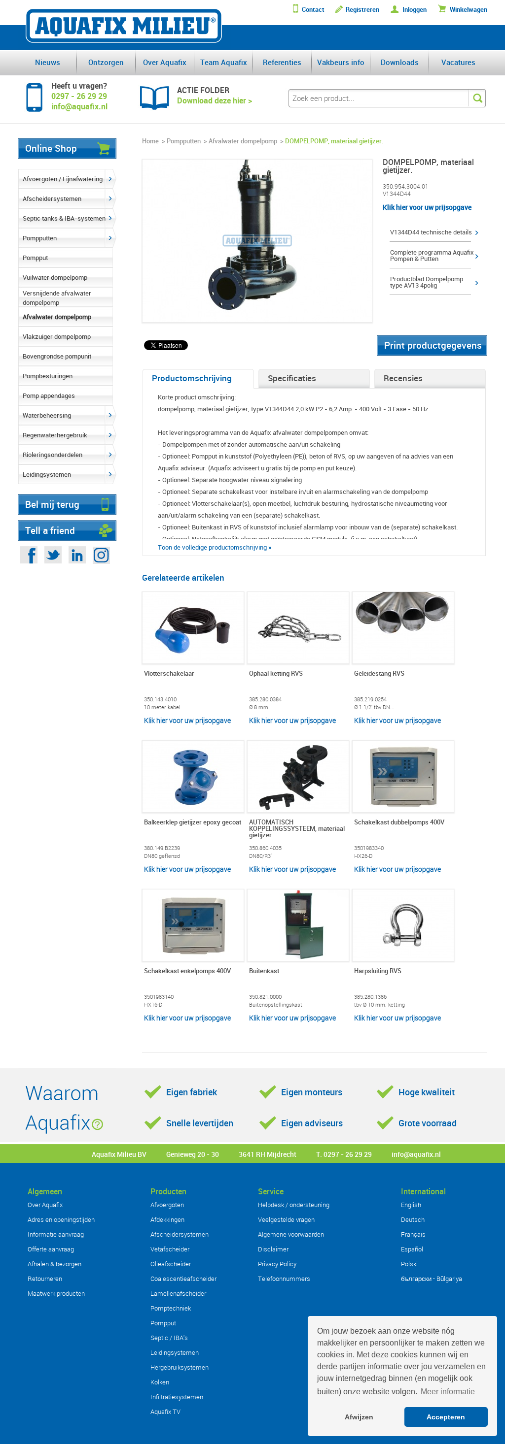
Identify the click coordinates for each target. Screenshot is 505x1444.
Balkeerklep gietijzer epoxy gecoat (192, 822)
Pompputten (40, 237)
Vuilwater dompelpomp (55, 277)
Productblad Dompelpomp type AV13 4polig (426, 282)
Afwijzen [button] (359, 1417)
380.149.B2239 (162, 848)
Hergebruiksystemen (179, 1367)
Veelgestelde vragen (286, 1219)
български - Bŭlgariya (431, 1278)
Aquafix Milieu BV (119, 1154)
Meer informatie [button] (448, 1391)
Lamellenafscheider (178, 1293)
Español (412, 1249)
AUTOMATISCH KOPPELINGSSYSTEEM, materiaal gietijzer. (297, 829)
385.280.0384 (265, 699)
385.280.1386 (370, 996)
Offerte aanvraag (51, 1249)
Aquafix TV (165, 1411)
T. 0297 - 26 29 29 (344, 1154)
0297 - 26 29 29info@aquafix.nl (79, 101)
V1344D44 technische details (431, 232)
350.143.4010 (160, 699)
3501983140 (159, 996)
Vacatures (458, 62)
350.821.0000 (265, 996)
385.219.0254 (370, 699)
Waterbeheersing (47, 415)
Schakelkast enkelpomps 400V (187, 971)
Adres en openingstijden (61, 1219)
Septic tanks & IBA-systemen (64, 218)
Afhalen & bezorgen (54, 1263)
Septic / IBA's (169, 1337)
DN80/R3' (260, 855)
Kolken (159, 1382)
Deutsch (413, 1219)
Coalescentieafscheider (183, 1278)
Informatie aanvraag (56, 1234)
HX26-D (363, 855)
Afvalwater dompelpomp (57, 316)
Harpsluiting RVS (377, 971)
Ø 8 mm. (259, 707)
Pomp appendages (49, 395)
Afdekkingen (167, 1219)
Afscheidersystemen (52, 198)
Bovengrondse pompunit (57, 356)
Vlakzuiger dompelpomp (57, 336)
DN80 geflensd (162, 855)
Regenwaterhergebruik (55, 434)
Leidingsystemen (47, 474)
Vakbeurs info (340, 62)
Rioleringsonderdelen (52, 454)
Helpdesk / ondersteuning (293, 1204)
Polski (409, 1263)
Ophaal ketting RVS (276, 674)
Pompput (35, 257)
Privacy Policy (277, 1263)
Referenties (282, 62)
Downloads (400, 62)
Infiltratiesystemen (176, 1396)
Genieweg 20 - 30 (192, 1154)
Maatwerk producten (56, 1293)
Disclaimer (273, 1249)
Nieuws (47, 62)
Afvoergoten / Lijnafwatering (63, 178)
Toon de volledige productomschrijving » (214, 547)
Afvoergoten (167, 1204)
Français (413, 1234)
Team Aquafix (223, 62)
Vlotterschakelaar (169, 674)
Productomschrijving (192, 378)
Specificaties (292, 378)
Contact (313, 9)
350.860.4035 (265, 848)
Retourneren (45, 1278)
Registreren (362, 9)
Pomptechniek (170, 1308)
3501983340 (369, 848)
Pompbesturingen (47, 375)
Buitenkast (264, 971)
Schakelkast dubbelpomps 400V (399, 822)
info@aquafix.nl (416, 1154)
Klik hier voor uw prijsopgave (427, 207)
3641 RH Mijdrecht (267, 1154)
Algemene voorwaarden (291, 1234)
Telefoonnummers (284, 1278)
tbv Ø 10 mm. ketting (379, 1004)
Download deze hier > (214, 100)
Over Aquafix (164, 62)
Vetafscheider (169, 1249)
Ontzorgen (106, 62)
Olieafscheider (170, 1263)
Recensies (403, 378)
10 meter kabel (162, 707)
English (411, 1204)
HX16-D (153, 1004)
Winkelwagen (468, 9)
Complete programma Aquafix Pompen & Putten (432, 255)
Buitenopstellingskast (275, 1004)
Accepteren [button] (446, 1417)
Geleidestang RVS (379, 674)
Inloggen (414, 9)
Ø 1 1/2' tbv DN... (374, 707)
